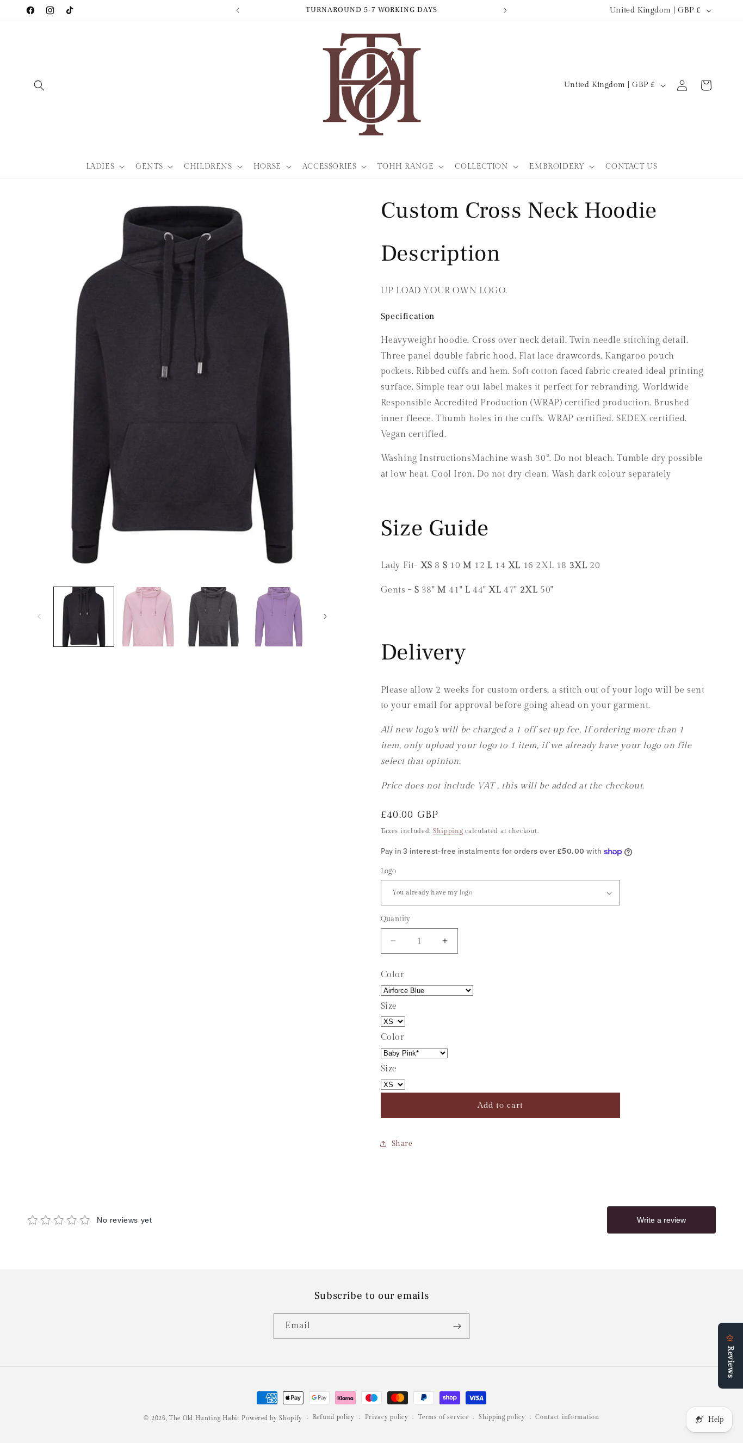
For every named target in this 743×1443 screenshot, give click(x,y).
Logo (389, 871)
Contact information (567, 1417)
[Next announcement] (505, 10)
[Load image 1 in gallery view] (84, 617)
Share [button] (402, 1143)
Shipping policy (502, 1417)
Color (393, 975)
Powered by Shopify (272, 1418)
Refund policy (334, 1417)
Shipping (448, 831)
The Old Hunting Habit (205, 1418)
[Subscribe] (457, 1326)
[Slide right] (325, 616)
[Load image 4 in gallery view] (279, 617)
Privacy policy (386, 1417)
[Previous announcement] (238, 10)
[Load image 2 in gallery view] (149, 617)
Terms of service (443, 1417)
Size (389, 1006)
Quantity (396, 919)
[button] (39, 85)
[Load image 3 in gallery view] (214, 617)
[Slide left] (39, 616)
